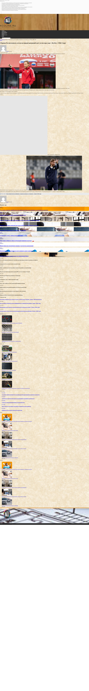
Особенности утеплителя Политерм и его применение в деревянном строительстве (15, 3)
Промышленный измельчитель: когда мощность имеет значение (16, 251)
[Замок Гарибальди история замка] (7, 378)
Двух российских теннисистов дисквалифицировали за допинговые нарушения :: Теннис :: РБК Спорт (20, 303)
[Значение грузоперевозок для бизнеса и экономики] (7, 456)
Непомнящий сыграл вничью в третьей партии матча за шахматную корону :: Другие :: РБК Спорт (20, 307)
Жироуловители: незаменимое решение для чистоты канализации (16, 246)
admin (7, 51)
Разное (3, 36)
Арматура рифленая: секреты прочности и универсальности (11, 341)
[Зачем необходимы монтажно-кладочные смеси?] (7, 360)
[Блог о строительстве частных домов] (8, 27)
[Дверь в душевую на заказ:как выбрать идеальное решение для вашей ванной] (7, 438)
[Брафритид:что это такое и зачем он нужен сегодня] (7, 429)
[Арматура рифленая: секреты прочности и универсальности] (7, 340)
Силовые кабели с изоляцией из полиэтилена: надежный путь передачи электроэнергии (16, 388)
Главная (3, 30)
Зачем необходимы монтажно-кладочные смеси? (9, 361)
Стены (3, 35)
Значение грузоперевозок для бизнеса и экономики (10, 10)
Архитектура (4, 31)
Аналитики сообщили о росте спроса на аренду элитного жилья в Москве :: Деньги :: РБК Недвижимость (21, 299)
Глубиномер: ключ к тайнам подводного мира (11, 235)
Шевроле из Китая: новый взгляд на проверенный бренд (14, 256)
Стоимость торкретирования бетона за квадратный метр (11, 4)
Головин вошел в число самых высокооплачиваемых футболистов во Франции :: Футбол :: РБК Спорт (20, 311)
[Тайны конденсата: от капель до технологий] (7, 369)
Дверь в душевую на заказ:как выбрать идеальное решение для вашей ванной (14, 7)
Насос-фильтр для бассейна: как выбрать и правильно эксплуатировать (13, 5)
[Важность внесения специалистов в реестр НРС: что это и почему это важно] (7, 447)
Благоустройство (4, 32)
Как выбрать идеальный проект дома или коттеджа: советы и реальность (13, 8)
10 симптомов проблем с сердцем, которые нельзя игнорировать (12, 323)
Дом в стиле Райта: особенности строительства (9, 352)
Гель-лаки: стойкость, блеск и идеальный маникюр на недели (16, 240)
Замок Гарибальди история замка (7, 379)
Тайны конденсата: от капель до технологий (9, 370)
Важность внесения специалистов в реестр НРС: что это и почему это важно (14, 9)
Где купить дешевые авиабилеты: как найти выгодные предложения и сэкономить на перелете (17, 2)
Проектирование (4, 34)
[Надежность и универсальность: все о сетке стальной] (7, 331)
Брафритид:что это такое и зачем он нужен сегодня (13, 215)
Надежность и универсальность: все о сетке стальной (10, 332)
